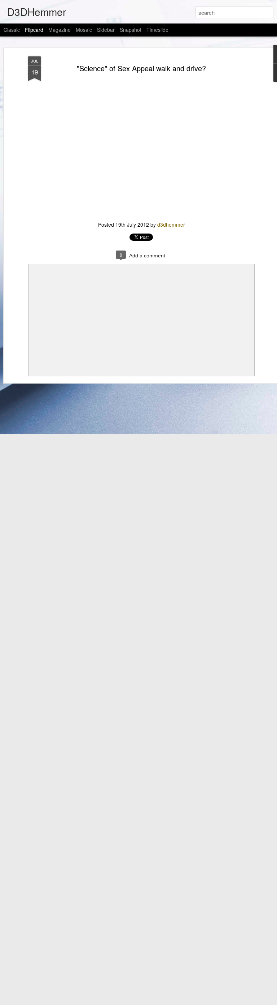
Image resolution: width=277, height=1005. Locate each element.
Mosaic (84, 29)
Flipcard (34, 29)
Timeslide (157, 29)
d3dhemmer (171, 224)
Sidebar (106, 29)
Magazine (59, 29)
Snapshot (130, 29)
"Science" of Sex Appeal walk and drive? (141, 68)
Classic (12, 29)
